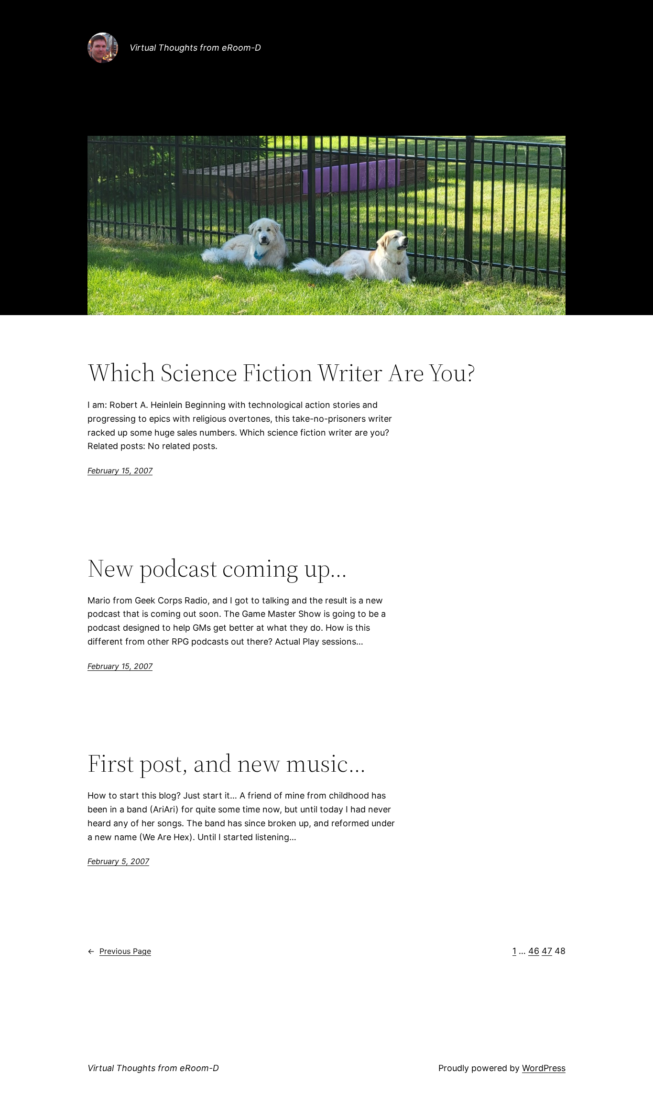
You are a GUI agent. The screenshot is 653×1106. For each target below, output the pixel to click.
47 (547, 951)
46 (533, 951)
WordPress (544, 1068)
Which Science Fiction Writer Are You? (281, 372)
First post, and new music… (226, 763)
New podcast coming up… (217, 568)
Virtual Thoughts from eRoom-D (195, 48)
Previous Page (119, 951)
